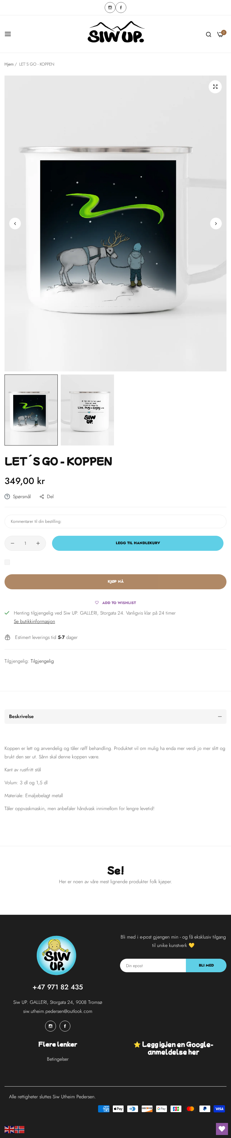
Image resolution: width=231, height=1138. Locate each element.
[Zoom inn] (215, 87)
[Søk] (208, 34)
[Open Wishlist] (222, 1129)
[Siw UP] (115, 34)
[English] (10, 1129)
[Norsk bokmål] (20, 1129)
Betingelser (58, 1059)
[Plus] (38, 543)
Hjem (9, 64)
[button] (216, 223)
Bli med (206, 965)
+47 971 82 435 (57, 987)
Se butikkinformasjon (34, 621)
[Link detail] (110, 7)
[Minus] (12, 543)
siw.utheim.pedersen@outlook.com (57, 1011)
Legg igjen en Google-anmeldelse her (177, 1048)
